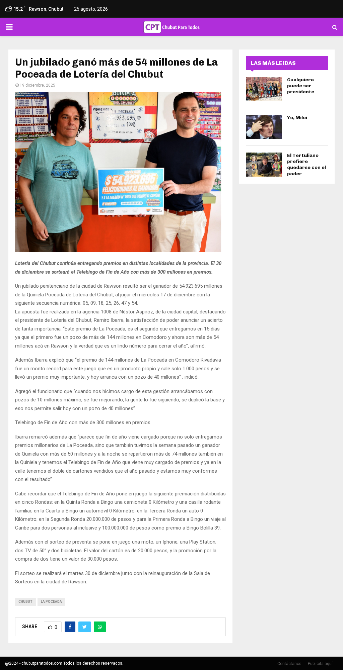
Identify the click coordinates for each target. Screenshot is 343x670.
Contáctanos (289, 663)
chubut (25, 601)
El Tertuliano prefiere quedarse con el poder (306, 165)
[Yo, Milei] (264, 127)
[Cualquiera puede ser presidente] (264, 89)
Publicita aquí (320, 663)
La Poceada (51, 601)
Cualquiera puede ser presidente (300, 86)
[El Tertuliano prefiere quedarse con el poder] (264, 165)
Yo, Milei (297, 117)
